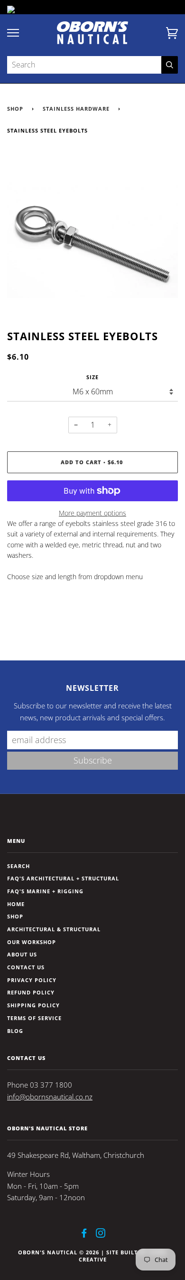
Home (16, 903)
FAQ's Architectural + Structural (63, 878)
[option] (92, 240)
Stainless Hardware (76, 108)
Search (18, 865)
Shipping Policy (33, 1005)
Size (92, 377)
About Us (22, 954)
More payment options (92, 512)
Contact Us (26, 967)
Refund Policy (31, 992)
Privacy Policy (31, 980)
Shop (15, 108)
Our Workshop (31, 942)
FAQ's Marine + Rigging (45, 891)
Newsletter (92, 688)
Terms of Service (34, 1018)
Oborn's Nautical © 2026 (58, 1252)
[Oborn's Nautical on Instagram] (101, 1234)
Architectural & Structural (54, 929)
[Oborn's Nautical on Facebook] (84, 1234)
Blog (15, 1030)
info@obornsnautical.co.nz (49, 1097)
